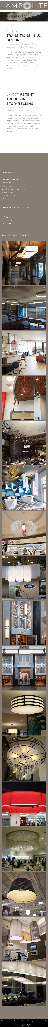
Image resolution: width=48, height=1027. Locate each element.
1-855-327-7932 (21, 189)
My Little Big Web (27, 1025)
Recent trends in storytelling (20, 99)
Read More (13, 75)
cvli (32, 44)
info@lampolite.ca (10, 196)
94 (20, 47)
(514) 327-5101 (8, 189)
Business (25, 107)
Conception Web (33, 1021)
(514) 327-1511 (8, 192)
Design (25, 44)
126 (21, 110)
